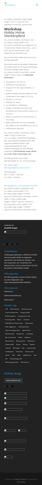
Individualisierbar (23, 327)
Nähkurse (28, 337)
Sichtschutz (19, 352)
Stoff (13, 355)
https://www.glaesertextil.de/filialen (17, 282)
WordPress (21, 482)
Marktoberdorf (9, 334)
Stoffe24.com (27, 355)
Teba (35, 355)
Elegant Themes (21, 479)
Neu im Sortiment (10, 337)
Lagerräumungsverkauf (12, 330)
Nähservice (31, 341)
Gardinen (26, 320)
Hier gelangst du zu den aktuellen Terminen (21, 186)
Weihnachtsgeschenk (11, 362)
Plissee (18, 344)
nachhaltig (29, 334)
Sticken (7, 355)
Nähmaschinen (20, 341)
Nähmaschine (9, 341)
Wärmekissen (25, 362)
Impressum (8, 291)
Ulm (6, 359)
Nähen (20, 337)
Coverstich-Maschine (11, 312)
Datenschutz (9, 300)
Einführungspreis (10, 316)
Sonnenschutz (29, 352)
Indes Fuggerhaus (10, 327)
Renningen (16, 348)
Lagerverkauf (26, 330)
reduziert (8, 348)
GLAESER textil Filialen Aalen (14, 323)
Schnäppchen (9, 352)
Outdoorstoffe (9, 344)
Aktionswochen (14, 309)
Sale (23, 348)
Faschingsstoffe (10, 320)
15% (6, 309)
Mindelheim (20, 334)
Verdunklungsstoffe (16, 359)
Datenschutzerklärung (12, 295)
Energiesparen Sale (24, 316)
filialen (19, 320)
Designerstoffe (25, 312)
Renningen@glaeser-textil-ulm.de (16, 168)
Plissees (25, 344)
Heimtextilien (29, 323)
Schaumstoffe (31, 348)
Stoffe (19, 355)
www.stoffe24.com (13, 380)
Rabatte (32, 344)
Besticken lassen (27, 309)
